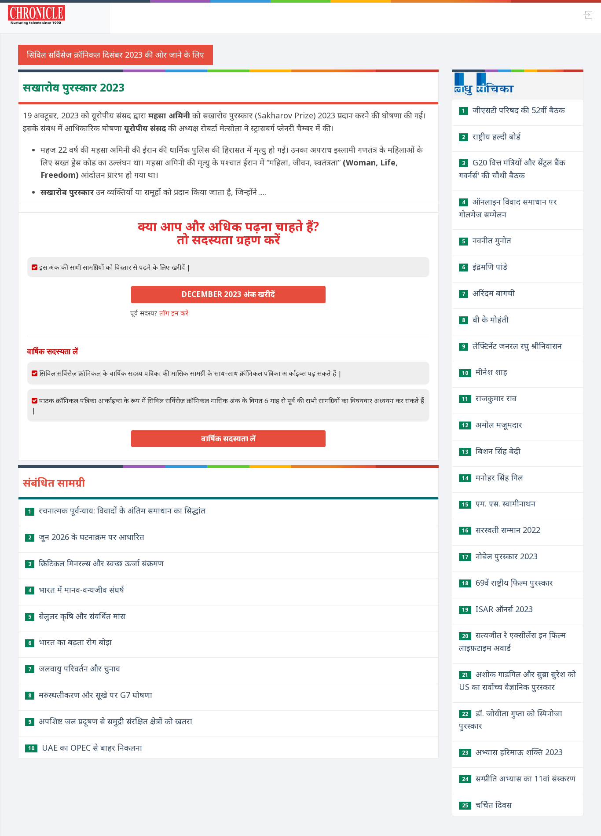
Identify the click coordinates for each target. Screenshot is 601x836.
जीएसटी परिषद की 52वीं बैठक (513, 110)
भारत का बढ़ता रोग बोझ (70, 642)
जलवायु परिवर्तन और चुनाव (74, 668)
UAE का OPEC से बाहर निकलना (85, 747)
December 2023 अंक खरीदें (228, 294)
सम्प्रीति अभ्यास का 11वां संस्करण (518, 778)
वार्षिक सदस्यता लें (228, 438)
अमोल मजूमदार (492, 424)
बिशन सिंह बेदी (491, 451)
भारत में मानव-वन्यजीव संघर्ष (76, 589)
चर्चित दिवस (487, 804)
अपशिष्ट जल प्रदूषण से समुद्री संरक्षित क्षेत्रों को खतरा (110, 721)
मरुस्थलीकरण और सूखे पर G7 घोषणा (90, 694)
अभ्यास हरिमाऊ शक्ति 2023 (512, 752)
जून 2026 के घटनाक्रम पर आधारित (86, 537)
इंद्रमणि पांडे (484, 266)
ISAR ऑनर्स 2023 (497, 609)
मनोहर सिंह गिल (492, 477)
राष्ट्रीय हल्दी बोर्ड (491, 136)
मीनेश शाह (484, 372)
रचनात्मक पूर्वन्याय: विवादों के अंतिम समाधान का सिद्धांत (116, 510)
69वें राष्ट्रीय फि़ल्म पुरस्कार (507, 582)
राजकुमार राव (489, 398)
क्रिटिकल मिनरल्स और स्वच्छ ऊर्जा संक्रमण (96, 563)
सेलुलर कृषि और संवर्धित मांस (76, 616)
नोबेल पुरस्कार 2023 (500, 556)
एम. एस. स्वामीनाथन (498, 503)
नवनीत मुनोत (486, 240)
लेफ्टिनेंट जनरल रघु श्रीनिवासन (512, 346)
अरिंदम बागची (488, 293)
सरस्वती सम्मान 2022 (501, 529)
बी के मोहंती (485, 319)
